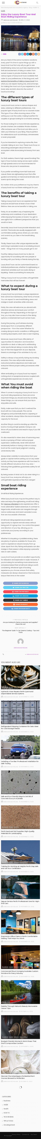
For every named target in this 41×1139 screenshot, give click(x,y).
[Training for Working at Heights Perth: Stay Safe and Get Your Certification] (20, 852)
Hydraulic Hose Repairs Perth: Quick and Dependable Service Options (17, 693)
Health (6, 1109)
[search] (37, 2)
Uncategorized (9, 1125)
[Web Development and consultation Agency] (20, 2)
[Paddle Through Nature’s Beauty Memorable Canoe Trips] (20, 992)
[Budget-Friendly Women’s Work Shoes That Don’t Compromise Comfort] (20, 1027)
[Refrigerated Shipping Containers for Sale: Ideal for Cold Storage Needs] (20, 712)
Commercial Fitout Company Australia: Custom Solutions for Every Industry (19, 972)
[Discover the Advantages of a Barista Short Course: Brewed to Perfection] (20, 1062)
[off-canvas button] (3, 2)
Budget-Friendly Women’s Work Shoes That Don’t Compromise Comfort (18, 1042)
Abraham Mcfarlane (10, 20)
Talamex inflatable (11, 504)
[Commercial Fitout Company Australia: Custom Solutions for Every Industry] (20, 957)
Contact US (25, 1134)
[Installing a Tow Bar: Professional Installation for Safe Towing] (20, 747)
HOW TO (16, 687)
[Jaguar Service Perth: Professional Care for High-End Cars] (20, 887)
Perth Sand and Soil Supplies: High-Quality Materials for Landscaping (17, 832)
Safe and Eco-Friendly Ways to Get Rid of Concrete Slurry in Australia (17, 797)
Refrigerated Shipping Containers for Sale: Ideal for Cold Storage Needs (19, 727)
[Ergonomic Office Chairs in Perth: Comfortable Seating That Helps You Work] (20, 922)
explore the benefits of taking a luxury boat (17, 81)
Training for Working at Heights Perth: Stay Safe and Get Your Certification (19, 867)
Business (5, 687)
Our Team (34, 1134)
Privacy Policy (16, 1134)
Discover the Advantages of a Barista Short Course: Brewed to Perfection (17, 1077)
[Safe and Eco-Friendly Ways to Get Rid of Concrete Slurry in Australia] (20, 782)
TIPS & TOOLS (34, 687)
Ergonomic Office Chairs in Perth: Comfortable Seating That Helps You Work (19, 937)
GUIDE (3, 10)
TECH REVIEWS (24, 687)
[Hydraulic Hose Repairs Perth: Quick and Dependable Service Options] (20, 677)
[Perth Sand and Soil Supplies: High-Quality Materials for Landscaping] (20, 817)
